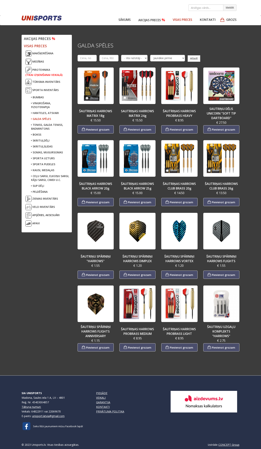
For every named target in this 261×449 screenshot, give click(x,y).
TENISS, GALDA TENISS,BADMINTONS (47, 126)
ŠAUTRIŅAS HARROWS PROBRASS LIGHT (179, 331)
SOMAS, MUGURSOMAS (47, 152)
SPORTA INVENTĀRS (45, 90)
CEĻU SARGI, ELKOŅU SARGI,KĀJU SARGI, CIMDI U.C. (50, 178)
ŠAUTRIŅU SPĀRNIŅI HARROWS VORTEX (179, 258)
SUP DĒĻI (38, 186)
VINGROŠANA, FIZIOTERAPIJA (41, 105)
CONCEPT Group (228, 445)
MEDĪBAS (38, 61)
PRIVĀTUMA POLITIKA (110, 411)
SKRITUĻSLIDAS (42, 146)
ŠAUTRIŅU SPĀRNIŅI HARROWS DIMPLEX (137, 258)
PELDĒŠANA (40, 192)
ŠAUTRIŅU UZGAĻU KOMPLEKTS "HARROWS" (221, 331)
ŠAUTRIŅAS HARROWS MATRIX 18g (95, 113)
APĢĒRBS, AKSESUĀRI (46, 215)
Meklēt (230, 7)
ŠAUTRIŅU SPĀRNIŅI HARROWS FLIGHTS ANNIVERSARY (96, 331)
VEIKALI (101, 397)
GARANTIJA (103, 402)
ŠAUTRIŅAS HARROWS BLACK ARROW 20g (95, 186)
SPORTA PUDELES (43, 164)
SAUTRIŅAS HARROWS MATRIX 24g (137, 113)
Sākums (124, 20)
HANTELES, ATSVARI (45, 113)
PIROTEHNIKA (43, 72)
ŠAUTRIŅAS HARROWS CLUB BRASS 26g (221, 186)
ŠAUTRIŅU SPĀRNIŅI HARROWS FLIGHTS (221, 258)
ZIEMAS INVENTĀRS (45, 198)
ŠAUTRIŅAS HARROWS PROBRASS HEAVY (179, 113)
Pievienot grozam (97, 129)
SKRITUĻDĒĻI (40, 140)
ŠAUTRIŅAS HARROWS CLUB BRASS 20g (179, 186)
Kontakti (208, 20)
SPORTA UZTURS (43, 158)
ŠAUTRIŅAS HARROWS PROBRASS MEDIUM (137, 331)
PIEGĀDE (101, 393)
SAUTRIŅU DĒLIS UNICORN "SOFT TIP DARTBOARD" (221, 113)
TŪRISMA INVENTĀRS (46, 82)
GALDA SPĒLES (41, 119)
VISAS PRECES (182, 20)
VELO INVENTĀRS (43, 207)
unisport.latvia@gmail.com (48, 416)
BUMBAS (38, 97)
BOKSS (36, 134)
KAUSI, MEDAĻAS (43, 170)
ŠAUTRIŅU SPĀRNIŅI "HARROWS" (96, 258)
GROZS (231, 20)
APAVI (36, 223)
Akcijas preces (151, 19)
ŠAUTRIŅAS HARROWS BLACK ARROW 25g (137, 186)
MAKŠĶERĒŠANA (42, 53)
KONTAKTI (103, 407)
